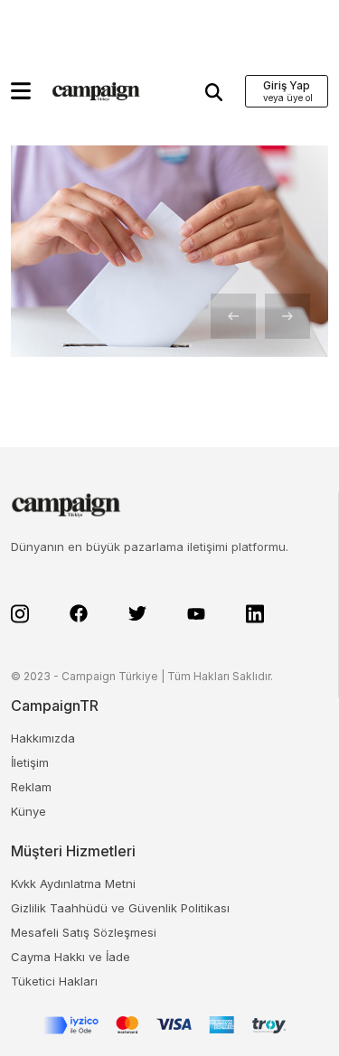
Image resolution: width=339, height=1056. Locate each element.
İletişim (30, 762)
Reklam (31, 787)
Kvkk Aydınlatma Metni (73, 883)
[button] (21, 90)
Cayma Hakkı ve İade (70, 956)
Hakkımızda (43, 738)
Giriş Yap (286, 85)
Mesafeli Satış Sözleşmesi (83, 932)
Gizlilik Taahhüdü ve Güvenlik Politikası (120, 908)
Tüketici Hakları (54, 981)
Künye (28, 811)
